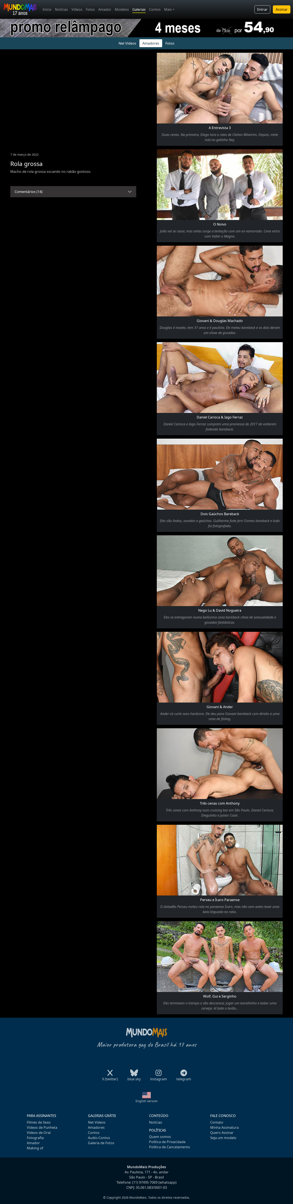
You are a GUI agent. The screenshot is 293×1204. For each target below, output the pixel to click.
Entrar (262, 9)
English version (147, 1101)
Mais (168, 9)
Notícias (61, 9)
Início (47, 9)
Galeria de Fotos (101, 1143)
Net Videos (127, 43)
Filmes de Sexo (39, 1122)
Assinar (282, 9)
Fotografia (35, 1137)
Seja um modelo (223, 1137)
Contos (155, 9)
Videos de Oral (39, 1132)
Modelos (122, 9)
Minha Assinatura (224, 1127)
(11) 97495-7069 (144, 1182)
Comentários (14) (28, 191)
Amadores (150, 43)
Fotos (90, 9)
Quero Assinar (222, 1132)
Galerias (139, 9)
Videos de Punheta (42, 1127)
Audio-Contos (99, 1137)
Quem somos (160, 1136)
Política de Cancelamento (169, 1147)
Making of (35, 1148)
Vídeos (76, 9)
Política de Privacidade (167, 1141)
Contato (216, 1122)
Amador (104, 9)
